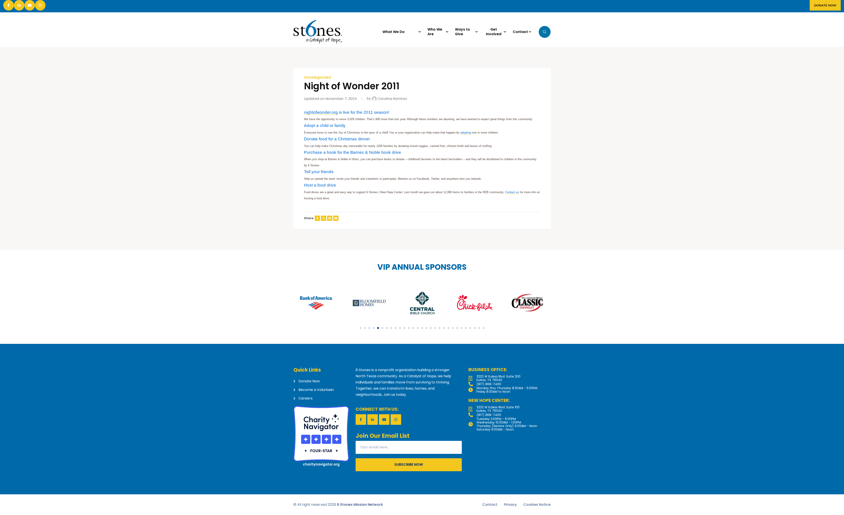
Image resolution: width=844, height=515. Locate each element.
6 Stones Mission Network (360, 504)
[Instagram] (40, 5)
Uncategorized (317, 77)
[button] (360, 328)
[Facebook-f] (8, 5)
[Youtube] (29, 5)
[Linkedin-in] (19, 5)
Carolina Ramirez (392, 98)
